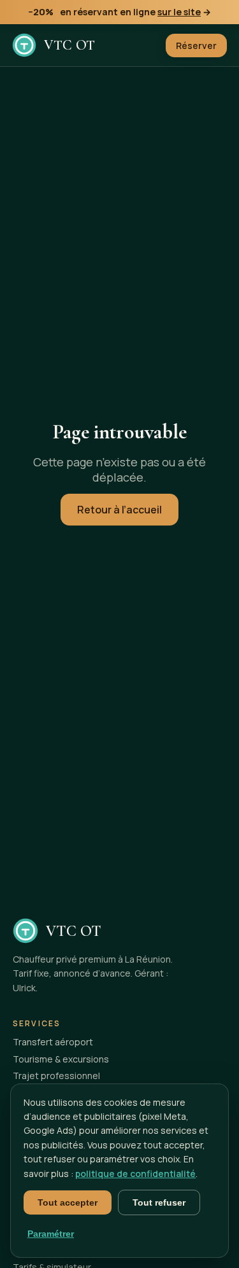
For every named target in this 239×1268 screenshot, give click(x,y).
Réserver (196, 45)
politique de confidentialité (135, 1173)
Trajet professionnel (56, 1075)
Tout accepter (68, 1202)
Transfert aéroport (53, 1042)
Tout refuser (159, 1202)
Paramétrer (50, 1234)
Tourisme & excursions (61, 1059)
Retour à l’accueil (119, 510)
